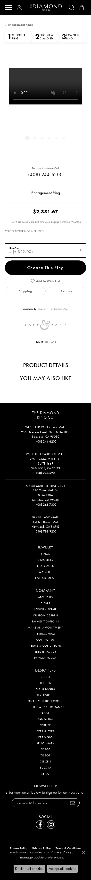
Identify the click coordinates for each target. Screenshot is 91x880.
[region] (45, 108)
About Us (45, 597)
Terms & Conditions (45, 646)
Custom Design (45, 615)
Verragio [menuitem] (45, 737)
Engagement (45, 578)
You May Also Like (45, 378)
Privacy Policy (45, 658)
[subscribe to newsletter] (72, 803)
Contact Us (45, 640)
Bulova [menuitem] (45, 767)
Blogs (45, 603)
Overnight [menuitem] (45, 695)
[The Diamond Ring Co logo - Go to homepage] (46, 7)
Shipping (25, 291)
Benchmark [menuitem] (45, 743)
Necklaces (45, 566)
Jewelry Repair (45, 609)
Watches (45, 572)
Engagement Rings (20, 25)
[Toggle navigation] (8, 7)
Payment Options (45, 621)
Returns (66, 291)
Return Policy (45, 652)
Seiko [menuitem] (45, 774)
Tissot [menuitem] (45, 755)
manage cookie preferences (41, 857)
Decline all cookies (29, 869)
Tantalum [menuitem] (45, 719)
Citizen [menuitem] (45, 761)
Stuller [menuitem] (45, 725)
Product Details (45, 365)
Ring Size (14, 248)
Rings (45, 554)
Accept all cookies (62, 869)
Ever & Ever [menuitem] (45, 731)
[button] (20, 7)
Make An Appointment (45, 627)
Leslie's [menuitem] (45, 683)
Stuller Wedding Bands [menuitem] (45, 707)
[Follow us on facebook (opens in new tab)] (40, 824)
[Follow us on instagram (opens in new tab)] (51, 824)
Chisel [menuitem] (45, 677)
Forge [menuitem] (45, 749)
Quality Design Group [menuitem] (45, 701)
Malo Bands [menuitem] (45, 689)
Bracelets (45, 560)
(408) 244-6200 (45, 174)
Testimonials (45, 634)
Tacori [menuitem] (45, 713)
